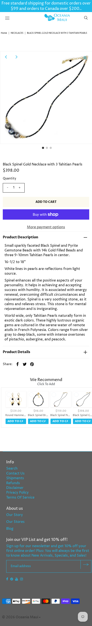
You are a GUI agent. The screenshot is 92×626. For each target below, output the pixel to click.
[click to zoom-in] (85, 58)
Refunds (13, 483)
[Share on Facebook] (17, 364)
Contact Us (15, 473)
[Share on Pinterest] (32, 364)
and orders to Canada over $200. (49, 8)
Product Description (20, 237)
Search (12, 468)
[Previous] (5, 57)
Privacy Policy (17, 492)
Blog (9, 528)
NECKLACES (17, 33)
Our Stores (15, 521)
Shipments (15, 478)
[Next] (16, 57)
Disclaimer (15, 487)
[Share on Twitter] (25, 364)
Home (4, 33)
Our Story (14, 515)
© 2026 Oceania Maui (20, 617)
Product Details (16, 352)
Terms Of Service (20, 497)
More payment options (46, 227)
